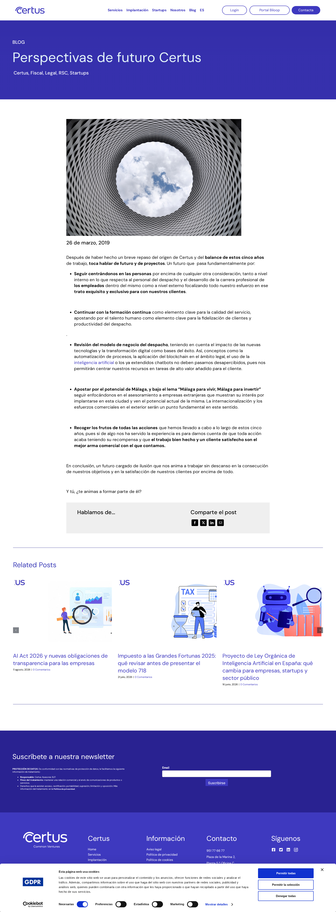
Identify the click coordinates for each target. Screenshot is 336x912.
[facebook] (273, 850)
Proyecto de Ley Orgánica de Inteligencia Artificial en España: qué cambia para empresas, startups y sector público (267, 667)
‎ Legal (50, 73)
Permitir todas (286, 873)
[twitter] (281, 850)
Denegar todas (286, 896)
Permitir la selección (286, 884)
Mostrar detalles (216, 904)
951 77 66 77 (215, 851)
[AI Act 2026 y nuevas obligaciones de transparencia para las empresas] (63, 577)
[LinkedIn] (212, 522)
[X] (203, 522)
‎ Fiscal (36, 73)
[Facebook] (195, 522)
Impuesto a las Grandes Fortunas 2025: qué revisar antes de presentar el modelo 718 (167, 663)
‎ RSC (63, 73)
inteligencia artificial (94, 362)
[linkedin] (288, 850)
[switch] (121, 904)
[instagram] (296, 850)
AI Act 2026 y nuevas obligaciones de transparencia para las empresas (60, 659)
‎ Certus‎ (20, 73)
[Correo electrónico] (220, 522)
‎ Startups (79, 73)
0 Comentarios (41, 669)
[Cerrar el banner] (322, 869)
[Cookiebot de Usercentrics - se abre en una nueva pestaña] (33, 904)
